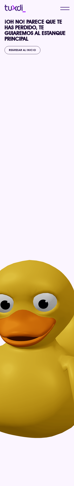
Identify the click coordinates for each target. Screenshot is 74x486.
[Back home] (15, 8)
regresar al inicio (22, 50)
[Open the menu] (64, 8)
